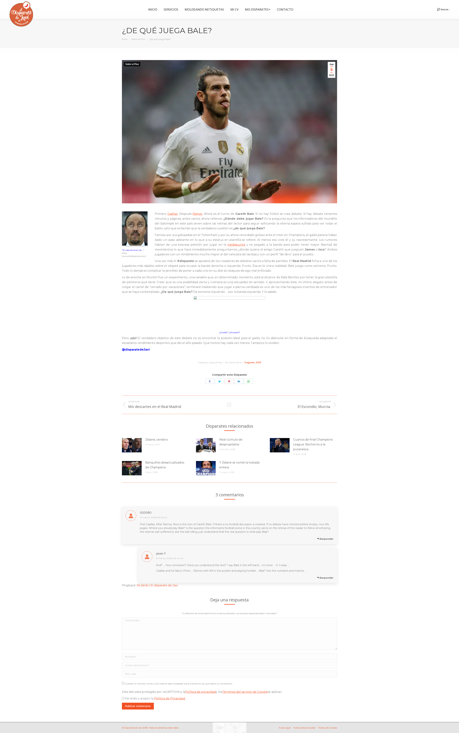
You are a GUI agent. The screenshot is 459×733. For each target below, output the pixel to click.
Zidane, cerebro (156, 439)
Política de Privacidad (169, 698)
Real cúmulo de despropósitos (230, 442)
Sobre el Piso (132, 64)
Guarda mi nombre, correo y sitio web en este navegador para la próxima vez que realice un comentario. (179, 683)
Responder (326, 539)
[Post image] (132, 445)
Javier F (161, 553)
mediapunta (236, 244)
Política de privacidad (200, 692)
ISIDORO (146, 513)
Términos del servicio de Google (245, 692)
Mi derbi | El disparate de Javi (157, 585)
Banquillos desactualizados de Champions (164, 465)
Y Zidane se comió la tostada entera (239, 465)
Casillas (172, 214)
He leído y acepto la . (155, 698)
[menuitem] (152, 9)
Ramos (197, 214)
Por (233, 362)
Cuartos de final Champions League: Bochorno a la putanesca (313, 444)
